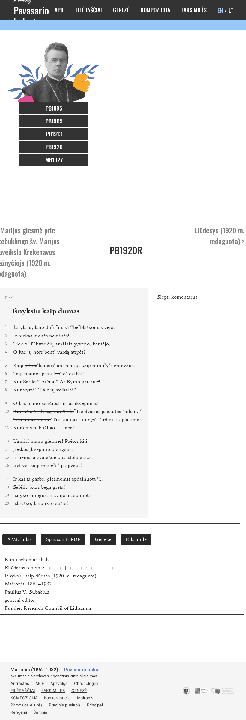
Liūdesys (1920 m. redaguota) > (219, 235)
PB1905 (54, 121)
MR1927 (54, 160)
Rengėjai (18, 712)
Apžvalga (59, 683)
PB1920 (54, 147)
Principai (95, 705)
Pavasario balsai (82, 670)
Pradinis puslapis (65, 705)
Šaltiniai (40, 712)
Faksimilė (136, 539)
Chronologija (86, 683)
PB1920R (126, 250)
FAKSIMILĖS (194, 10)
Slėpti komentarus (177, 297)
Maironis (85, 697)
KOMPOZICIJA (155, 10)
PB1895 (54, 108)
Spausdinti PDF (63, 539)
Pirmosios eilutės (26, 705)
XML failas (19, 539)
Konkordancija (57, 697)
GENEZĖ (121, 10)
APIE (59, 10)
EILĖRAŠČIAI (89, 10)
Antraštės (19, 683)
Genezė (103, 539)
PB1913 (54, 134)
